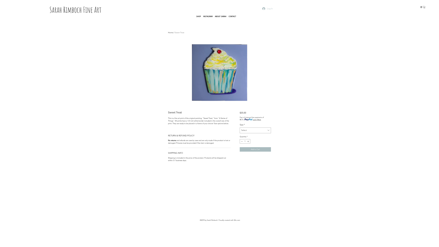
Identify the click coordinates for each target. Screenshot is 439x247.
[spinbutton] (245, 141)
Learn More (257, 120)
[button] (424, 7)
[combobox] (255, 130)
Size (242, 125)
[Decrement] (241, 141)
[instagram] (421, 7)
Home (170, 32)
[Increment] (248, 141)
